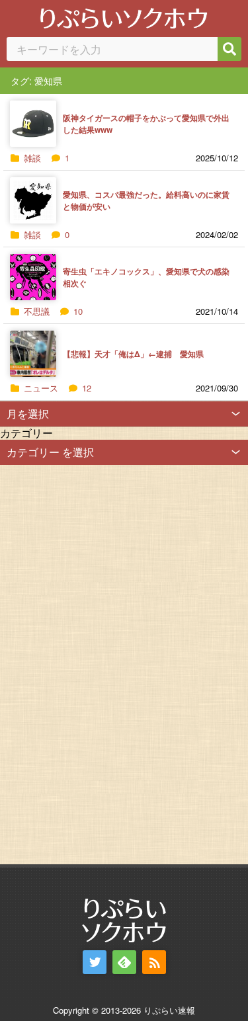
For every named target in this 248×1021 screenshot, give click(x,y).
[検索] (229, 49)
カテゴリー (26, 433)
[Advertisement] (99, 663)
